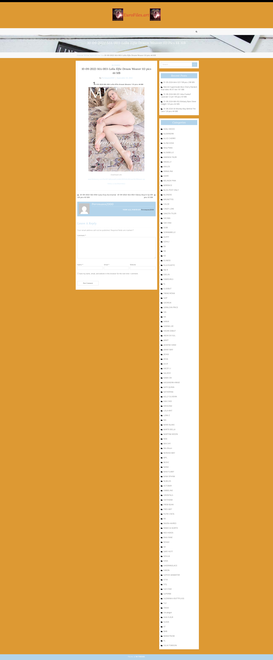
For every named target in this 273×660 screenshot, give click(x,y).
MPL (165, 457)
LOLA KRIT (167, 410)
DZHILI (166, 241)
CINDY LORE (168, 209)
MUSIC (166, 462)
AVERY (166, 176)
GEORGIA (167, 303)
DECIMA (166, 218)
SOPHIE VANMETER (171, 575)
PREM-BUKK (168, 504)
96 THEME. (140, 657)
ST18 (165, 579)
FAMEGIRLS (168, 279)
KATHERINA (168, 392)
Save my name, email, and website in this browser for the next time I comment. (108, 274)
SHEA (165, 561)
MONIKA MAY (169, 453)
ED (164, 256)
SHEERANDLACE (170, 565)
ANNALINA (168, 171)
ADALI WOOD (169, 129)
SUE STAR (167, 589)
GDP (165, 298)
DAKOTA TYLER (169, 213)
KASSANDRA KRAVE (171, 382)
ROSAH (166, 542)
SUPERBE (167, 594)
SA (164, 547)
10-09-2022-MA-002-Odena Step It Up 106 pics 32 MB (135, 196)
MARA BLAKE (168, 425)
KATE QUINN (168, 387)
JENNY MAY (168, 349)
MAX (165, 439)
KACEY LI (167, 368)
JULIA (165, 364)
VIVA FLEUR (168, 617)
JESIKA (166, 354)
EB (164, 251)
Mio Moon (167, 448)
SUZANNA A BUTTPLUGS (173, 598)
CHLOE (166, 204)
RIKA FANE (168, 537)
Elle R (165, 270)
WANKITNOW (169, 636)
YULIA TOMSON (170, 645)
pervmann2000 (108, 78)
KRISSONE (167, 406)
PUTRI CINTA (168, 514)
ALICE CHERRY (169, 138)
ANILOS (166, 166)
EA (164, 246)
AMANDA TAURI (170, 157)
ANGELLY (167, 162)
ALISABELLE (168, 152)
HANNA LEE (168, 326)
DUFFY (166, 237)
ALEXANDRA (168, 134)
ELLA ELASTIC (169, 265)
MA (164, 420)
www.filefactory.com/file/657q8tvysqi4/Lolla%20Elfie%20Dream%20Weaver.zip (116, 179)
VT (164, 626)
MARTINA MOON (170, 434)
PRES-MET (167, 509)
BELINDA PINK (169, 180)
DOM (165, 227)
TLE (165, 603)
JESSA (165, 359)
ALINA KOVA (168, 143)
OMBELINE (168, 490)
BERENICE (167, 185)
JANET (166, 340)
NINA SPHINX (169, 476)
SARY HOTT (168, 551)
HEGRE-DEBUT (169, 331)
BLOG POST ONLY (171, 190)
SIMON (166, 570)
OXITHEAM (168, 500)
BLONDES (116, 65)
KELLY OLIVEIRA (170, 396)
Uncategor (167, 612)
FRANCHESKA (169, 293)
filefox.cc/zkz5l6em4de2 (116, 184)
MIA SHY (167, 443)
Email (106, 265)
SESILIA (166, 556)
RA (164, 518)
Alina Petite (168, 148)
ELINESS (167, 260)
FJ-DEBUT (167, 288)
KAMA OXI (167, 378)
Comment (81, 235)
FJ (164, 284)
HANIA (166, 321)
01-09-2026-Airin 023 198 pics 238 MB (179, 82)
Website (133, 265)
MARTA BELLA (169, 429)
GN (164, 312)
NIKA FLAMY (168, 472)
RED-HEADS (168, 533)
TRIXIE (166, 608)
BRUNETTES (168, 199)
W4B (165, 631)
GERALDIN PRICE (170, 307)
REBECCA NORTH (170, 528)
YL (164, 641)
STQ (165, 584)
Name (80, 265)
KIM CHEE (167, 401)
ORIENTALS (168, 495)
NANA (166, 467)
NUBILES (167, 481)
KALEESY (167, 373)
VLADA (166, 622)
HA (164, 317)
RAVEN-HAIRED (169, 523)
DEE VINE (167, 223)
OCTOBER (167, 486)
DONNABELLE (169, 232)
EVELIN (166, 274)
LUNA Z (166, 415)
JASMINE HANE (169, 345)
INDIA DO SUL (169, 335)
